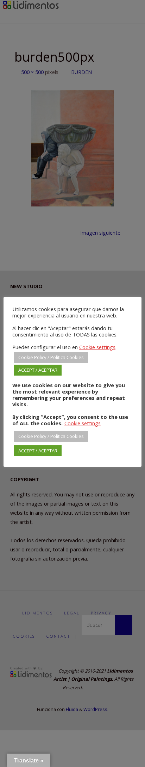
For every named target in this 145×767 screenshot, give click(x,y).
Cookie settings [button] (97, 347)
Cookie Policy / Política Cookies (51, 357)
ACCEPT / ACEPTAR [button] (37, 370)
